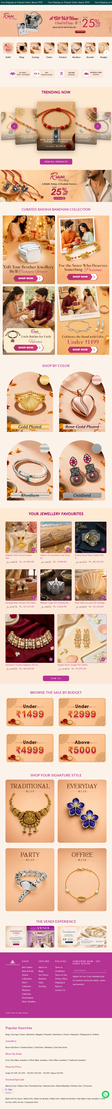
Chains (22, 1034)
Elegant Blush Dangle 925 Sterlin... (73, 665)
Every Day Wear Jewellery (16, 1060)
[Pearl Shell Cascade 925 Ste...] (90, 585)
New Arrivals (27, 971)
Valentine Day (49, 1086)
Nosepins (75, 1034)
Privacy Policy (61, 979)
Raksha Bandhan (63, 1086)
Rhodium (48, 1047)
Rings (7, 1034)
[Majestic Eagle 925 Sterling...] (56, 585)
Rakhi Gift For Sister (13, 1099)
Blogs (41, 971)
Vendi (13, 1013)
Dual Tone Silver (60, 1047)
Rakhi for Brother (42, 1099)
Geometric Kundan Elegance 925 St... (22, 665)
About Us (43, 967)
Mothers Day (76, 1086)
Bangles (39, 1034)
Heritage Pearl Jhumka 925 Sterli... (21, 603)
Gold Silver (39, 1047)
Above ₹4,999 (57, 1073)
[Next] (106, 52)
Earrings (14, 1034)
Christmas (87, 1086)
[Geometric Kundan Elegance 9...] (30, 638)
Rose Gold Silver (12, 1047)
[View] (29, 401)
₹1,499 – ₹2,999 (26, 1073)
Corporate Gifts (31, 1102)
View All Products (56, 161)
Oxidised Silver (27, 1047)
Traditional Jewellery (77, 1060)
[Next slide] (97, 126)
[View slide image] (56, 24)
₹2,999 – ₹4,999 (42, 1073)
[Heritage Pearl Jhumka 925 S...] (21, 585)
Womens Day (11, 1086)
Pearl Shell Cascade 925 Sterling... (90, 603)
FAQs (41, 982)
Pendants (48, 1034)
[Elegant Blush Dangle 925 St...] (82, 638)
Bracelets (31, 1034)
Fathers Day (23, 1086)
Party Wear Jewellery (58, 1060)
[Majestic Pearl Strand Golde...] (21, 537)
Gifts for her (18, 1102)
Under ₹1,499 (11, 1073)
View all (56, 678)
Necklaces (57, 1034)
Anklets (96, 1034)
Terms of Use (61, 975)
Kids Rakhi (81, 1099)
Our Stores (43, 975)
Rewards (42, 979)
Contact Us (60, 990)
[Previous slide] (14, 126)
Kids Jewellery (93, 1099)
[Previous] (4, 52)
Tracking (42, 986)
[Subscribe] (105, 970)
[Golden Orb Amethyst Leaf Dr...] (56, 537)
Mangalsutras (85, 1034)
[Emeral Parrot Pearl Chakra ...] (90, 537)
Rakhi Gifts (28, 1099)
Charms (66, 1034)
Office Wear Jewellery (38, 1060)
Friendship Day (35, 1086)
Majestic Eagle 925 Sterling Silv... (55, 603)
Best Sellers (27, 967)
